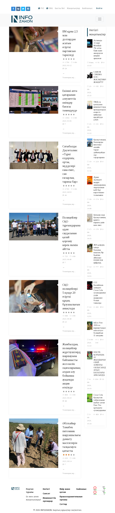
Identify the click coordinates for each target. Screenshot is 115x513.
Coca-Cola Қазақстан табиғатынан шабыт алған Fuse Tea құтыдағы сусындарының (100, 402)
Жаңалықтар (73, 8)
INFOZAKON (46, 510)
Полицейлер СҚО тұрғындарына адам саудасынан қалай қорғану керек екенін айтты (71, 233)
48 (66, 401)
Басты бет (60, 8)
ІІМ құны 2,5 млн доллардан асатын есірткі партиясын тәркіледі (70, 43)
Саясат (46, 493)
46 (66, 195)
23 (66, 322)
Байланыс (87, 8)
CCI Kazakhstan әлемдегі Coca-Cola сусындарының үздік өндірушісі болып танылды (100, 292)
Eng (51, 8)
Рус (42, 8)
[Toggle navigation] (100, 19)
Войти (99, 8)
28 (66, 68)
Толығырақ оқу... (68, 77)
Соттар (63, 504)
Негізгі (46, 489)
